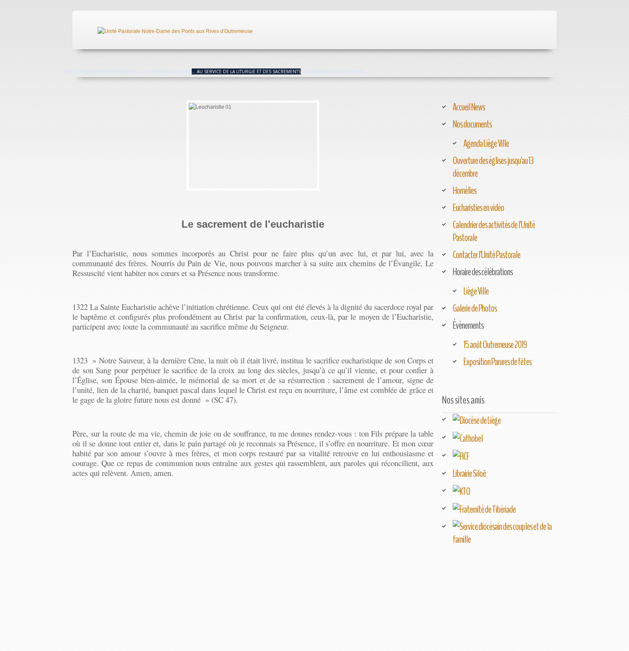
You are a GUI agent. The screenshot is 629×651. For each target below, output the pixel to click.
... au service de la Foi (166, 71)
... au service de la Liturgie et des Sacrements (246, 71)
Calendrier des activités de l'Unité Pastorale (494, 231)
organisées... (124, 71)
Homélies (464, 190)
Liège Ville (476, 291)
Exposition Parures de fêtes (497, 362)
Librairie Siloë (469, 473)
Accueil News (469, 107)
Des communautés (86, 71)
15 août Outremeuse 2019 (495, 344)
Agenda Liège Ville (486, 143)
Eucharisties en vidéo (478, 207)
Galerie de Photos (475, 308)
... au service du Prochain (332, 71)
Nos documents (472, 124)
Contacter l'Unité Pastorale (486, 254)
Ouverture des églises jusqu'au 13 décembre (493, 167)
